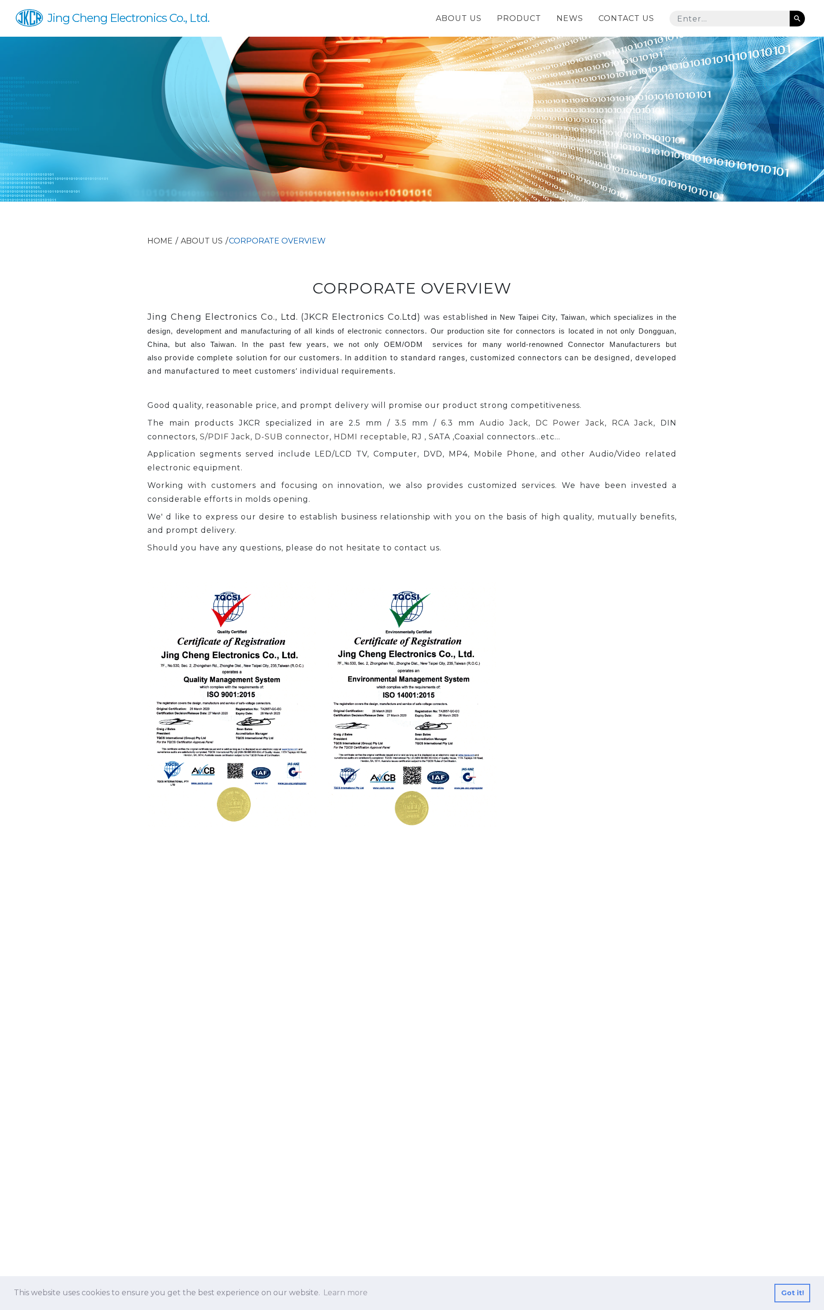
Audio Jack (504, 422)
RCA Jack (633, 422)
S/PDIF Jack (225, 436)
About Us (459, 17)
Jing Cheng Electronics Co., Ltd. (128, 18)
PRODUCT (519, 17)
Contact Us (626, 17)
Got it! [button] (792, 1293)
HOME (160, 240)
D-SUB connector (292, 436)
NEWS (569, 17)
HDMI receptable (370, 436)
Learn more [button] (345, 1292)
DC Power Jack (570, 422)
